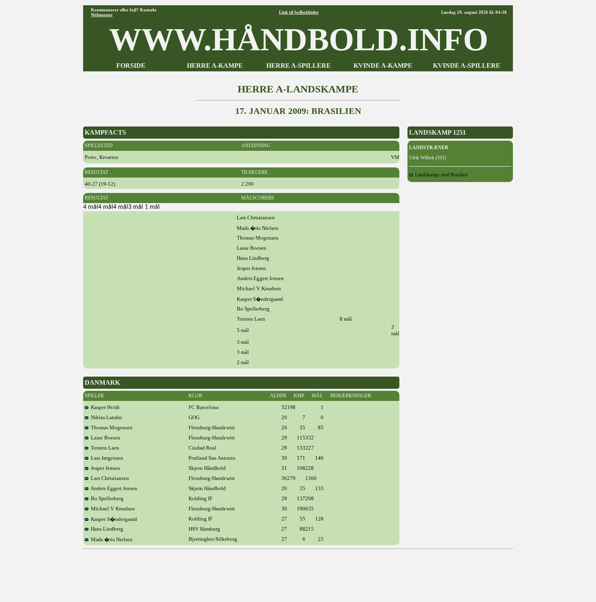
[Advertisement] (298, 572)
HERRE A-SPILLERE (298, 65)
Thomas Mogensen (110, 427)
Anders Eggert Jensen (112, 488)
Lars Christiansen (108, 478)
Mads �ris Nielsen (110, 539)
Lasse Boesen (104, 438)
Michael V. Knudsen (111, 509)
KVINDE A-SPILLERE (466, 65)
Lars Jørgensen (105, 458)
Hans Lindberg (105, 529)
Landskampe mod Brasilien (440, 175)
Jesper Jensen (104, 468)
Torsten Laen (103, 448)
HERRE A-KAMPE (215, 65)
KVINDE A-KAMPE (383, 65)
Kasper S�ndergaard (112, 519)
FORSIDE (131, 65)
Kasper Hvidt (104, 407)
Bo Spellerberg (106, 498)
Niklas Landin (105, 417)
